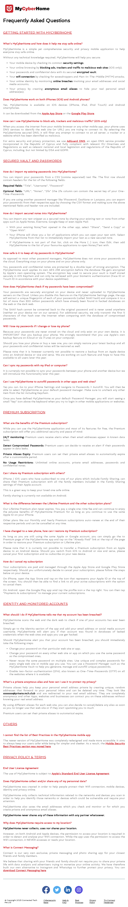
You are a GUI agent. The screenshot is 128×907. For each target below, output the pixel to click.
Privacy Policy (93, 901)
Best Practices (79, 901)
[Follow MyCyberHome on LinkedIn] (68, 890)
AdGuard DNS (76, 141)
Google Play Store (82, 113)
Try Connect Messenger (109, 901)
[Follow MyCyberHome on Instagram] (79, 890)
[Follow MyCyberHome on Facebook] (46, 890)
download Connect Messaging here (24, 870)
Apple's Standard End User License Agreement (80, 773)
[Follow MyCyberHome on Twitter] (57, 890)
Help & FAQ (65, 901)
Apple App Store (52, 113)
